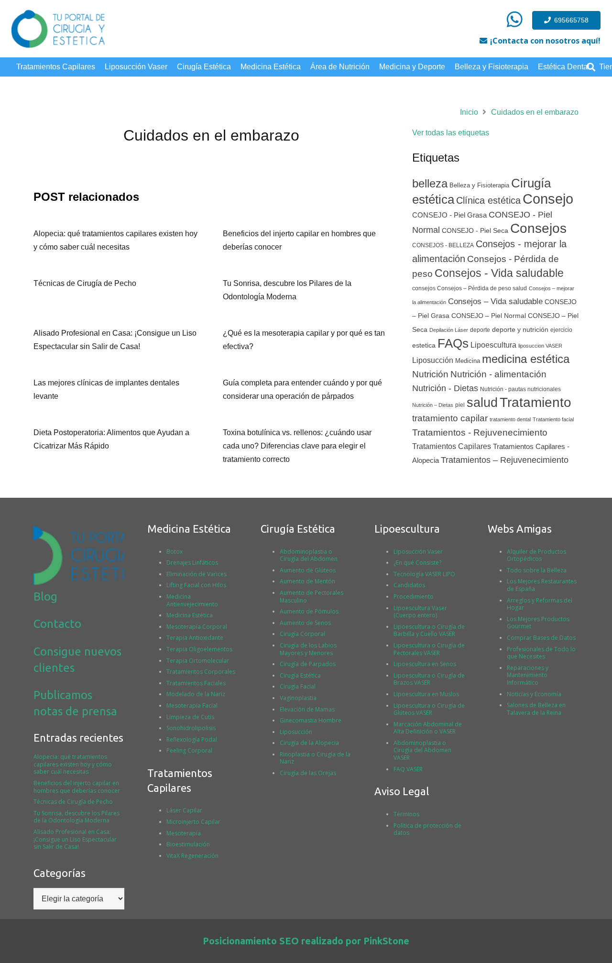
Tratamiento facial (553, 419)
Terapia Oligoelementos (199, 649)
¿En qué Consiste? (417, 562)
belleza (430, 183)
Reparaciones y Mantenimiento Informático (527, 675)
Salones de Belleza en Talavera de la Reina (536, 709)
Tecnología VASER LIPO (424, 574)
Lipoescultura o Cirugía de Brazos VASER (429, 679)
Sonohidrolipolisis (191, 728)
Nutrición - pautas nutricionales (520, 389)
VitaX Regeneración (192, 856)
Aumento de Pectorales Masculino (311, 596)
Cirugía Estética (300, 675)
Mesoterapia (183, 833)
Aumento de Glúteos (308, 570)
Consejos (538, 228)
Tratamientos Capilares (451, 446)
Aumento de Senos (305, 623)
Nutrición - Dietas (445, 388)
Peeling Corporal (189, 750)
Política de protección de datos (427, 829)
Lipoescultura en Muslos (426, 694)
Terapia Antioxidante (194, 638)
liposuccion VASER (540, 346)
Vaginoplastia (298, 698)
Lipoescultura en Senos (424, 664)
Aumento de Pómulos (309, 611)
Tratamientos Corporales (200, 672)
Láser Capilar (184, 810)
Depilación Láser (448, 330)
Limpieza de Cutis (190, 717)
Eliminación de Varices (196, 574)
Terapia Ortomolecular (197, 661)
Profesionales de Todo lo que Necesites (541, 653)
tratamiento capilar (450, 418)
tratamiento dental (510, 419)
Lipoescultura (493, 345)
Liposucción (432, 360)
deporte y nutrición (520, 329)
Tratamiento (535, 402)
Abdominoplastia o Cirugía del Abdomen (309, 555)
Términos (406, 814)
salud (482, 402)
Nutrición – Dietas (432, 405)
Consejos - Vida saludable (499, 273)
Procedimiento (413, 596)
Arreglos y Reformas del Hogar (539, 604)
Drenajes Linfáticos (192, 562)
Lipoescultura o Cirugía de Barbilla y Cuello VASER (429, 630)
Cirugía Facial (298, 686)
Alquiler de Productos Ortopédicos (536, 555)
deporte (480, 330)
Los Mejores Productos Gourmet (538, 623)
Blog (45, 596)
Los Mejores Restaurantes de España (542, 585)
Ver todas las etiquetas (450, 133)
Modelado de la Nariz (195, 694)
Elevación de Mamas (307, 709)
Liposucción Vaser (418, 551)
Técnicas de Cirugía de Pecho (84, 283)
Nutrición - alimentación (498, 374)
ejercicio (561, 330)
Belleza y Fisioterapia (479, 185)
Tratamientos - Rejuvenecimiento (479, 432)
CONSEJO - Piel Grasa (449, 215)
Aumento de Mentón (307, 581)
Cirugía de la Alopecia (309, 743)
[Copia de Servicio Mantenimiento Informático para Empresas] (514, 19)
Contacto (57, 623)
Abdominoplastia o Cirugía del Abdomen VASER (422, 750)
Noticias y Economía (534, 694)
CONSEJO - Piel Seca (475, 230)
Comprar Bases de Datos (541, 638)
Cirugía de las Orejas (308, 773)
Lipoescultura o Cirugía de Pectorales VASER (429, 649)
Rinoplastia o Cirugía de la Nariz (315, 758)
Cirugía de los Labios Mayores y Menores (308, 649)
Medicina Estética (189, 615)
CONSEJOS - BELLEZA (443, 245)
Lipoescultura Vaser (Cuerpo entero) (420, 612)
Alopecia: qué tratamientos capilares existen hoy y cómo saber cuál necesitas (72, 764)
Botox (174, 551)
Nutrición (430, 374)
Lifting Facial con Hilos (196, 585)
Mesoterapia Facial (192, 705)
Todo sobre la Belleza (537, 570)
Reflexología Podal (191, 739)
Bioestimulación (188, 844)
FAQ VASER (408, 769)
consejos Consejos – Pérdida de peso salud (469, 288)
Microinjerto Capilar (193, 822)
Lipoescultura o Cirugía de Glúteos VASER (429, 709)
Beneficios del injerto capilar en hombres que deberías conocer (76, 787)
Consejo (548, 199)
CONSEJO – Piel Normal (488, 315)
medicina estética (525, 358)
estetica (424, 345)
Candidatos (409, 585)
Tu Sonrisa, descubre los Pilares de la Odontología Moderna (76, 817)
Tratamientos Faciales (196, 683)
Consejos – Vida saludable (495, 301)
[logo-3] (58, 28)
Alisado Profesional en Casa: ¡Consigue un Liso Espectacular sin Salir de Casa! (75, 839)
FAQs (453, 343)
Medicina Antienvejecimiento (192, 600)
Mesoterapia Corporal (196, 627)
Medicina (467, 360)
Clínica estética (488, 200)
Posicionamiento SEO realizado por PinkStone (306, 940)
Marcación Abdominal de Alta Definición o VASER (427, 728)
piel (460, 405)
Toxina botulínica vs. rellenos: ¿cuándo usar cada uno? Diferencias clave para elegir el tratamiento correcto (297, 445)
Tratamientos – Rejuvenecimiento (504, 460)
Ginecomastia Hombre (310, 720)
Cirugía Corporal (302, 634)
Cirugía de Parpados (308, 664)
